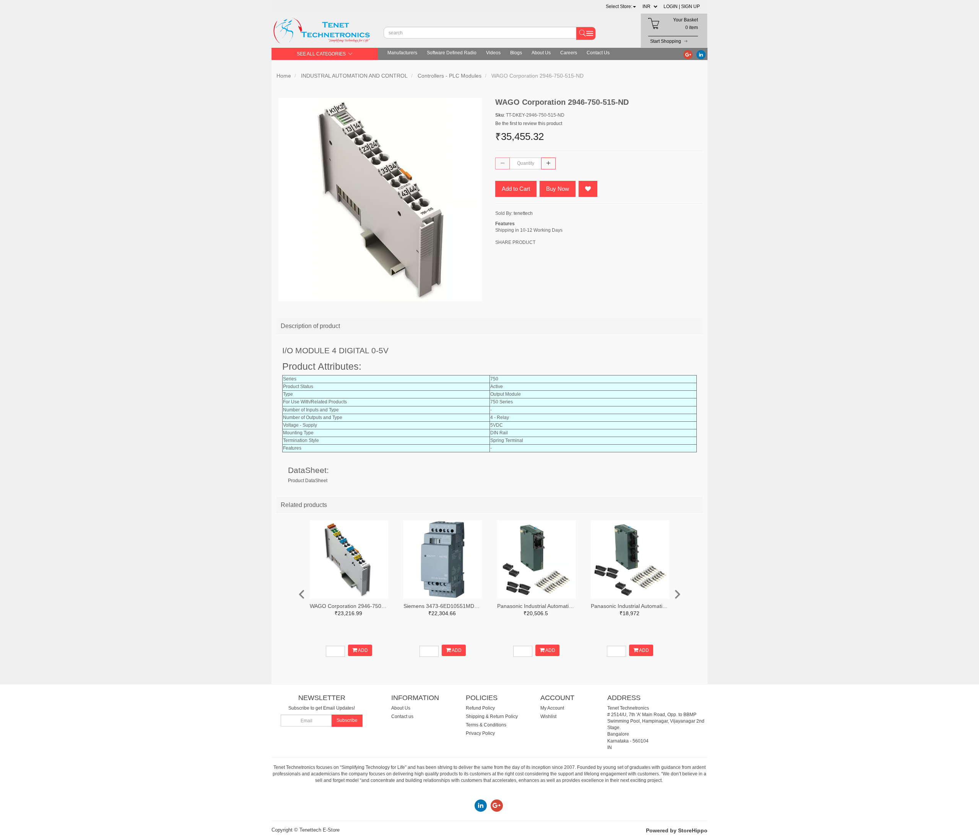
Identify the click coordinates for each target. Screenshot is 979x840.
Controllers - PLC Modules (449, 76)
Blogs (516, 52)
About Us (541, 52)
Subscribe (347, 720)
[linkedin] (701, 54)
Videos (493, 52)
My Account (552, 708)
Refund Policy (480, 708)
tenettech (523, 213)
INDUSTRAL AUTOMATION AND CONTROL (354, 76)
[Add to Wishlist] (588, 189)
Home (283, 76)
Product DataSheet (307, 480)
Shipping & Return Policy (492, 716)
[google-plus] (688, 54)
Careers (568, 52)
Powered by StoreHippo (676, 830)
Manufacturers (402, 52)
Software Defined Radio (451, 52)
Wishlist (548, 716)
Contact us (402, 716)
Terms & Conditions (486, 725)
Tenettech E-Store (319, 830)
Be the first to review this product (528, 123)
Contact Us (598, 52)
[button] (621, 6)
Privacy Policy (480, 733)
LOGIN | (672, 6)
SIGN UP (690, 6)
